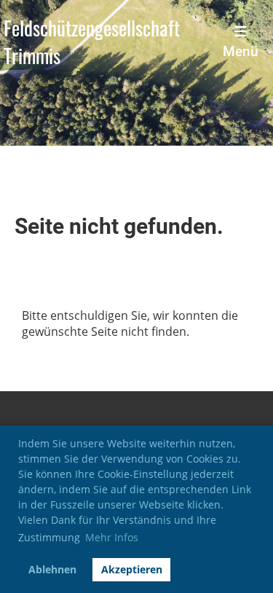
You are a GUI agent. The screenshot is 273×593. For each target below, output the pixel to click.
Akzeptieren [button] (131, 569)
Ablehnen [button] (52, 569)
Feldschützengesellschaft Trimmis (92, 42)
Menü (240, 51)
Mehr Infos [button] (111, 537)
